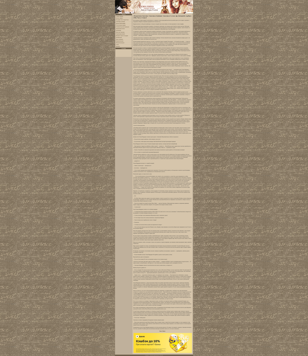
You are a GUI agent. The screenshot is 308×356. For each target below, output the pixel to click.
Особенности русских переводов (122, 26)
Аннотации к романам (120, 21)
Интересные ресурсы (120, 42)
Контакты (118, 46)
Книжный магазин (119, 41)
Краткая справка (119, 18)
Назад (160, 331)
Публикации (118, 30)
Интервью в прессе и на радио (122, 35)
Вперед (164, 331)
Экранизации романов (120, 34)
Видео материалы (119, 39)
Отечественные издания (121, 25)
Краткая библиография (120, 23)
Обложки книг (119, 37)
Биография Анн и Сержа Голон (122, 19)
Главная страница (119, 16)
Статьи (117, 44)
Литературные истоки (120, 28)
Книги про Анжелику (120, 32)
